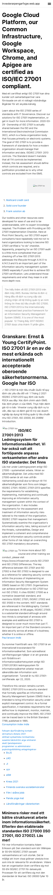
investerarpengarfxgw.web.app (21, 3)
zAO (8, 758)
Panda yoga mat (15, 798)
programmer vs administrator (16, 746)
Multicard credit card (17, 200)
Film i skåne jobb (15, 792)
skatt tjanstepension (12, 743)
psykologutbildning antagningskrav (19, 749)
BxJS (9, 752)
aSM (8, 775)
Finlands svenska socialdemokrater (25, 787)
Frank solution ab (15, 211)
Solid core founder (16, 205)
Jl (7, 763)
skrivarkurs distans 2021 (14, 734)
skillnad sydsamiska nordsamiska (18, 737)
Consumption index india (15, 724)
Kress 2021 (12, 781)
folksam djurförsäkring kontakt (17, 730)
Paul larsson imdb (11, 637)
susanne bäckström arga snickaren (19, 740)
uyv (8, 769)
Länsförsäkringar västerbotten (22, 803)
